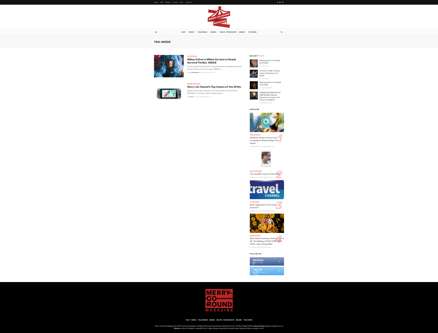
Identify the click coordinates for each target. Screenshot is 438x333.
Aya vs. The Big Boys (228, 32)
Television (202, 32)
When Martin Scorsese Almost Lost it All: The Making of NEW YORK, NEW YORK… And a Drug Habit (267, 241)
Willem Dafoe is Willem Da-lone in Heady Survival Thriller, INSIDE (211, 61)
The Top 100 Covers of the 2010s (265, 174)
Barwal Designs (260, 326)
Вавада (177, 328)
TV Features (254, 202)
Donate (175, 2)
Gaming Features (193, 83)
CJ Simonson (194, 72)
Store (181, 2)
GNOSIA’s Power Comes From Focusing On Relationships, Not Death (264, 140)
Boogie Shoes (255, 235)
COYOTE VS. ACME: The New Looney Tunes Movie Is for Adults (269, 73)
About (156, 2)
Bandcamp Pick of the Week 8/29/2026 (269, 62)
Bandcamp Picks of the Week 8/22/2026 (270, 83)
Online (241, 32)
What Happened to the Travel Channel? (263, 206)
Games (213, 32)
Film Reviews (192, 56)
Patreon (168, 2)
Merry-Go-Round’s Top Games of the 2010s (214, 86)
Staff (161, 2)
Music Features (256, 171)
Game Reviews (255, 134)
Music (191, 32)
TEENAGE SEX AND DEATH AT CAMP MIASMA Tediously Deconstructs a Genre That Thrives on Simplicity (270, 96)
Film (183, 32)
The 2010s (252, 32)
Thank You (188, 2)
